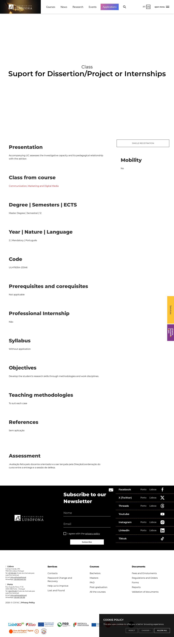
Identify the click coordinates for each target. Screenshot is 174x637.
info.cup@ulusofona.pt (18, 595)
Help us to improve (58, 586)
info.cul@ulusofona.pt (18, 577)
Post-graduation (98, 587)
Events (93, 6)
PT (144, 6)
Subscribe (87, 542)
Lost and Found (56, 590)
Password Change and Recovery (60, 579)
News (64, 6)
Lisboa (152, 489)
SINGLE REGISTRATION (143, 143)
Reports (136, 587)
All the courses (98, 592)
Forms (135, 582)
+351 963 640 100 (20, 579)
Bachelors (95, 573)
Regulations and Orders (145, 578)
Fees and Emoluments (144, 573)
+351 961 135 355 (19, 597)
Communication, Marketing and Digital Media (34, 186)
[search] (124, 7)
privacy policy (92, 533)
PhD (92, 582)
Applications (110, 6)
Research (78, 6)
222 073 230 (12, 591)
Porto (143, 489)
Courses (50, 6)
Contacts (53, 573)
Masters (94, 578)
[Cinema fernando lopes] (170, 332)
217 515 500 (12, 573)
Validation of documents (145, 592)
